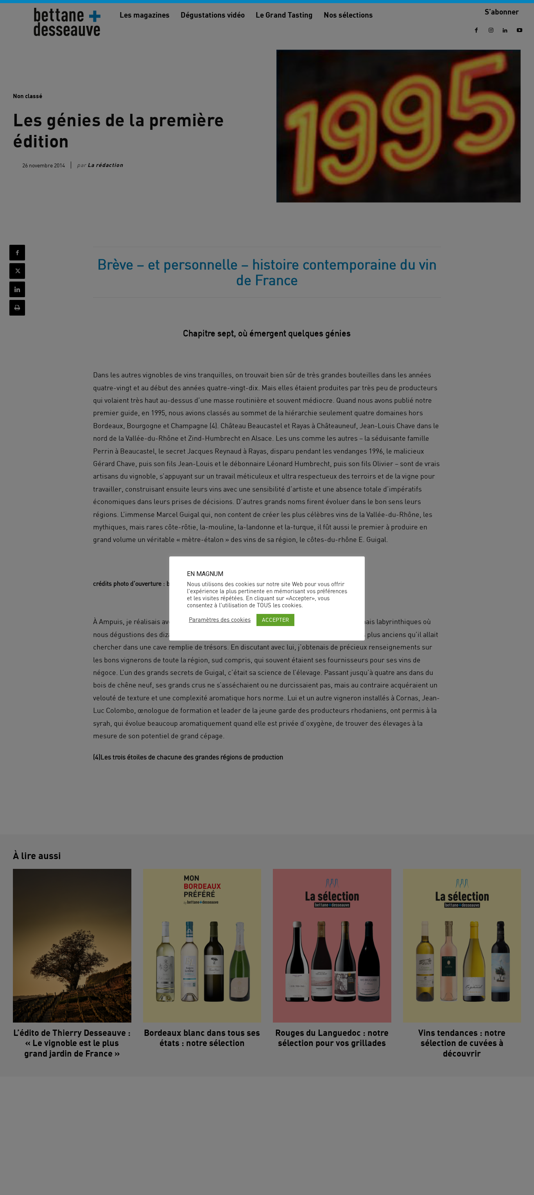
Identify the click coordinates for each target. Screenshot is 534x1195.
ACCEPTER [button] (275, 619)
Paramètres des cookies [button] (220, 619)
